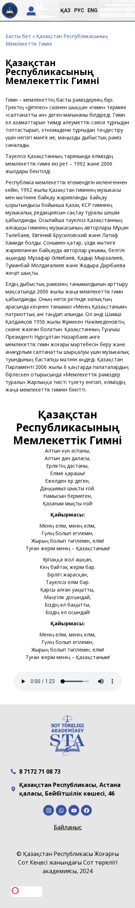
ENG (92, 10)
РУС (79, 10)
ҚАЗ (65, 10)
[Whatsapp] (61, 810)
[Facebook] (86, 810)
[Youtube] (73, 810)
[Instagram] (48, 810)
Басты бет (18, 36)
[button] (129, 10)
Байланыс (68, 827)
